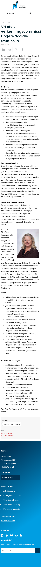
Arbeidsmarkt (9, 491)
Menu (11, 13)
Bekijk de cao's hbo (10, 477)
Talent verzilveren (10, 500)
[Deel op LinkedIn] (3, 49)
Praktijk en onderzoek (12, 495)
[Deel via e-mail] (9, 49)
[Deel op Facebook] (22, 49)
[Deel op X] (16, 49)
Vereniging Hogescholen (20, 5)
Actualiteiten (8, 433)
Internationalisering (11, 504)
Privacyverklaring (8, 521)
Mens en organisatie (11, 509)
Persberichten (8, 436)
